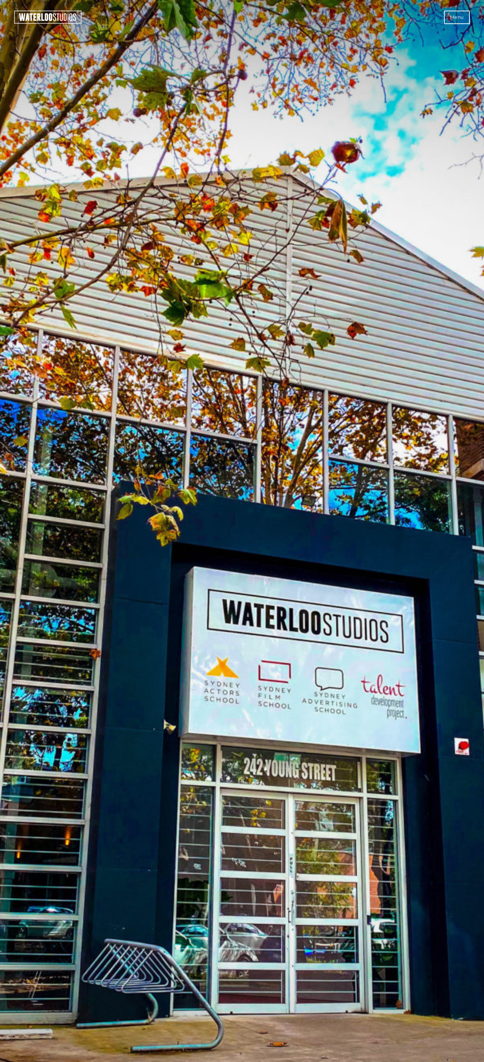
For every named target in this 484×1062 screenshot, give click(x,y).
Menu (456, 17)
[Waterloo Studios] (47, 21)
